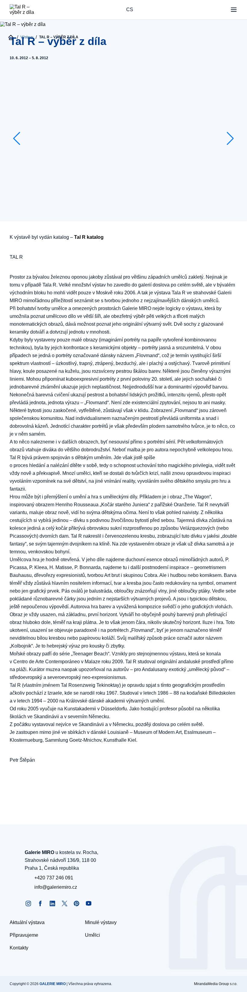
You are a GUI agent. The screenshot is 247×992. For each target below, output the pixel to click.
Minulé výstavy (101, 922)
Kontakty (19, 947)
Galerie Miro (52, 984)
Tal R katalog (89, 237)
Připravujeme (24, 935)
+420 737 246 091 (53, 877)
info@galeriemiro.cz (55, 887)
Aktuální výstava (27, 922)
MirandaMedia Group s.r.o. (215, 984)
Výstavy (26, 37)
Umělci (92, 935)
